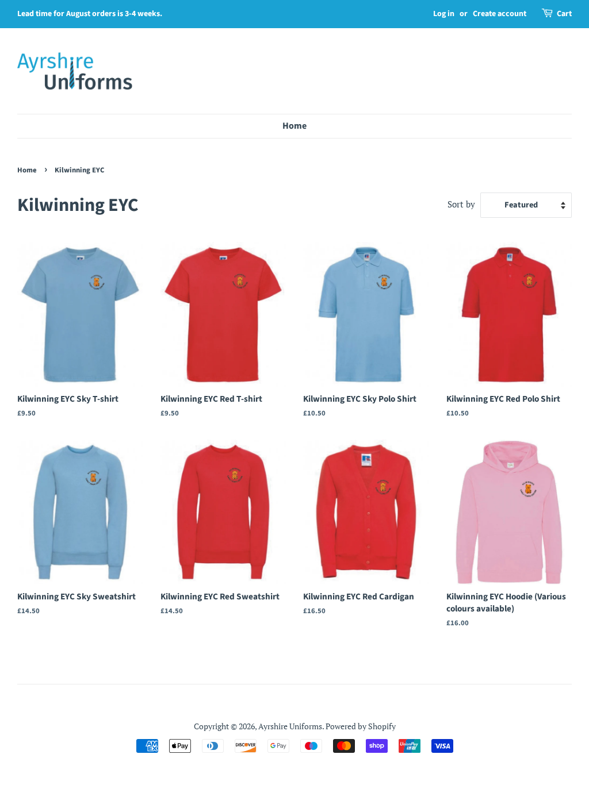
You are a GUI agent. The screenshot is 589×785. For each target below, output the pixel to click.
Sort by (461, 204)
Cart (564, 14)
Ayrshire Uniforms (290, 726)
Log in (443, 14)
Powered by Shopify (361, 726)
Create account (499, 14)
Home (294, 126)
